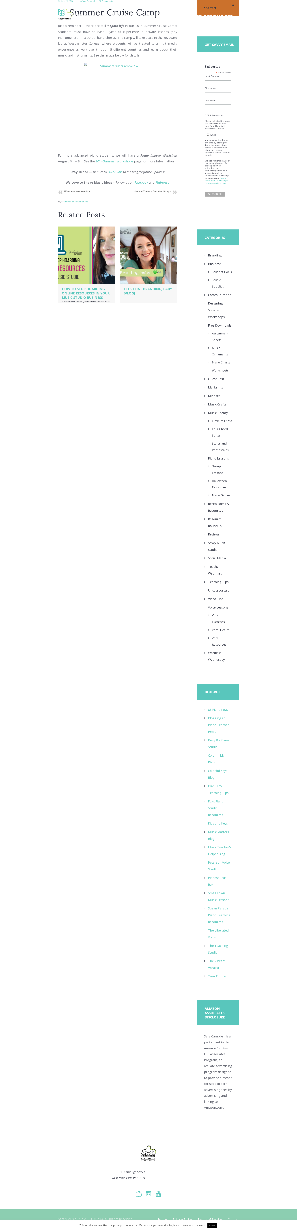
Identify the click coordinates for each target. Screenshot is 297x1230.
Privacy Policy (182, 1219)
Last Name (210, 100)
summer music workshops (75, 201)
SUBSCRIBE (115, 172)
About (158, 16)
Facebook (141, 182)
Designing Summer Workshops (216, 310)
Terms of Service (210, 1219)
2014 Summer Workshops (114, 161)
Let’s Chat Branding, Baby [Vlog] (148, 291)
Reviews (214, 534)
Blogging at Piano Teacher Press (218, 725)
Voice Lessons (218, 607)
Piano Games (221, 495)
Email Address (213, 76)
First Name (210, 88)
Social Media (217, 558)
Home (162, 1219)
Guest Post (216, 379)
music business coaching (73, 301)
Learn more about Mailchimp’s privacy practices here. (216, 180)
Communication (219, 295)
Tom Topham (218, 976)
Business (214, 264)
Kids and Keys (218, 823)
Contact (233, 1219)
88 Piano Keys (218, 709)
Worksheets (220, 370)
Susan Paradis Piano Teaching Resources (219, 915)
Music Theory (218, 413)
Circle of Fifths (222, 421)
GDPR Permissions (214, 115)
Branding (215, 255)
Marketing (215, 387)
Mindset (214, 396)
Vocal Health (221, 630)
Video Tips (215, 599)
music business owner (94, 301)
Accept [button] (212, 1225)
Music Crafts (217, 404)
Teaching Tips (218, 582)
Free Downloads (219, 325)
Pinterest (162, 182)
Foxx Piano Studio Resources (216, 808)
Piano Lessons (218, 458)
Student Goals (222, 272)
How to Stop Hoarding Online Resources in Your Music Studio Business (86, 293)
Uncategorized (218, 590)
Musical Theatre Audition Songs (152, 191)
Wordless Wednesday (77, 191)
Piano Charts (221, 362)
